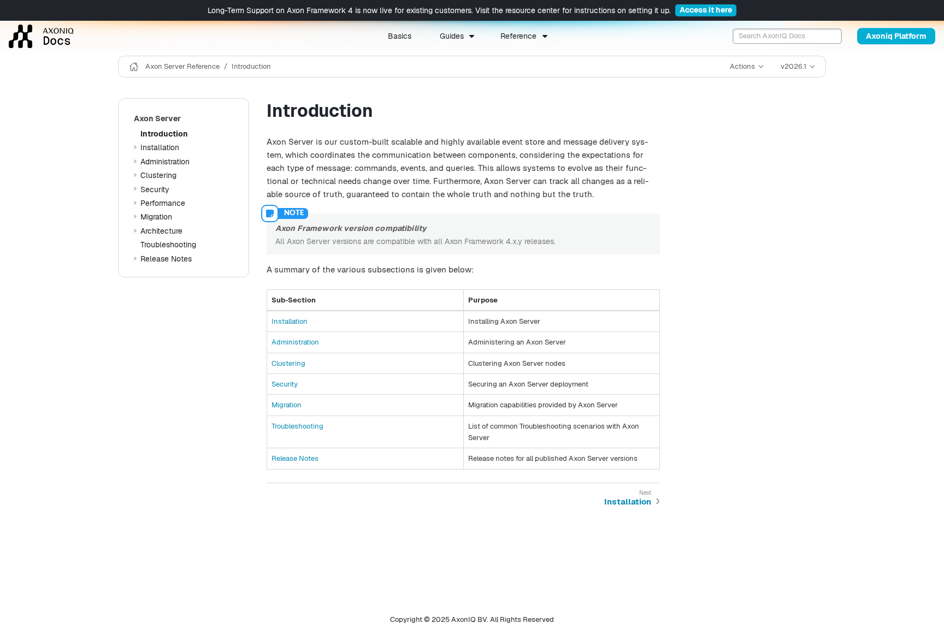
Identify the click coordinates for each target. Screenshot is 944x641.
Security (154, 189)
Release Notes (166, 259)
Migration (156, 217)
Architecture (161, 231)
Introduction (251, 66)
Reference (518, 36)
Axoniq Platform (896, 36)
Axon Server (157, 118)
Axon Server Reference (182, 66)
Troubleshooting (168, 245)
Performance (162, 203)
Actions (742, 66)
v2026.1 (793, 66)
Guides (452, 36)
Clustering (158, 175)
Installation (159, 147)
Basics (399, 36)
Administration (165, 162)
